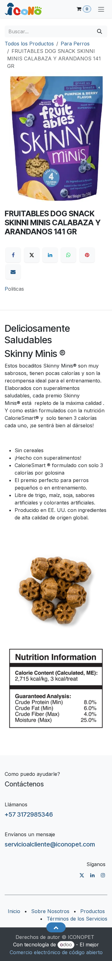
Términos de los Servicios (77, 919)
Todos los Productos (29, 43)
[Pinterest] (87, 254)
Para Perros (75, 43)
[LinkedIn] (50, 254)
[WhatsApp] (68, 254)
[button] (55, 927)
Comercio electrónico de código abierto (56, 952)
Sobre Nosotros (50, 911)
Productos (92, 911)
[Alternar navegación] (101, 9)
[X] (31, 254)
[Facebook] (13, 254)
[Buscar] (99, 31)
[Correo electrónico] (13, 271)
